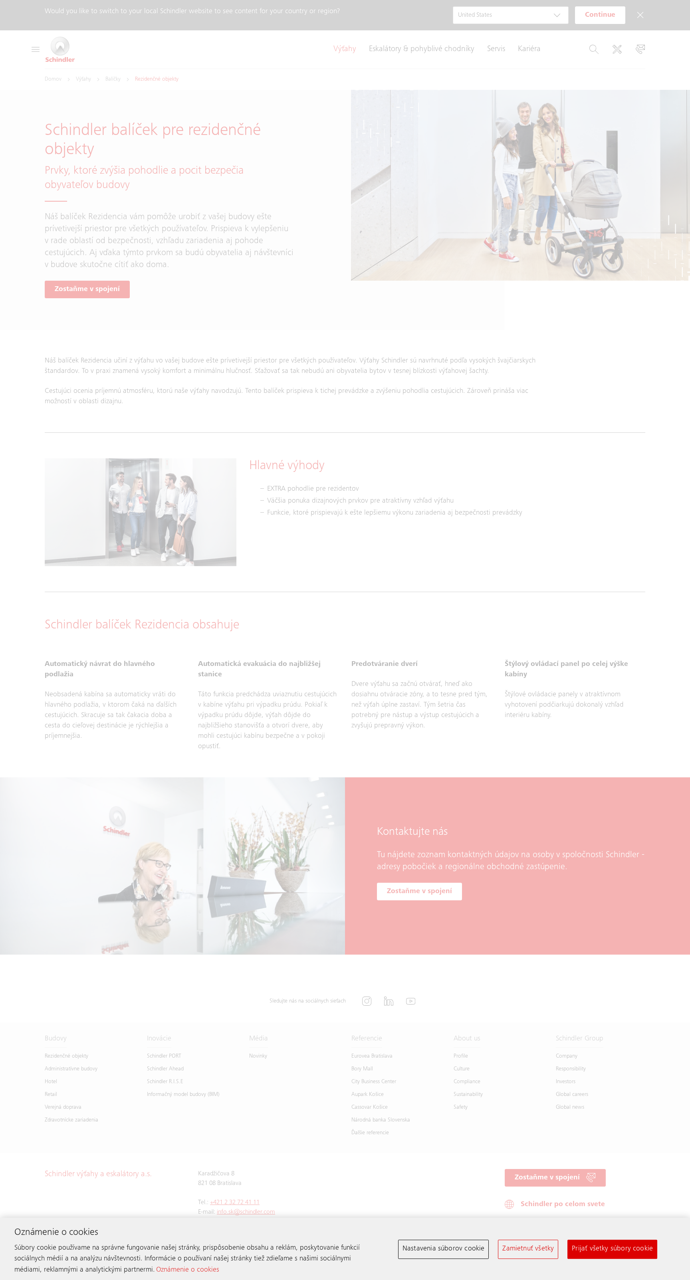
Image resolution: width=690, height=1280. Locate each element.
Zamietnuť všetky (528, 1248)
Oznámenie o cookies (187, 1270)
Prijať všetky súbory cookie (612, 1248)
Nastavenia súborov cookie (443, 1248)
